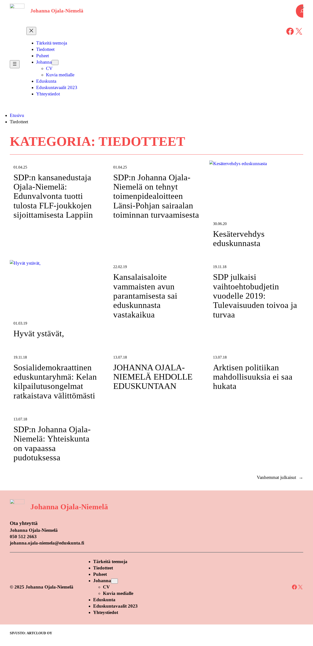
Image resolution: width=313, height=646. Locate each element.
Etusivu (17, 115)
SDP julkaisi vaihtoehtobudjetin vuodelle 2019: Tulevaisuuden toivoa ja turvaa (255, 295)
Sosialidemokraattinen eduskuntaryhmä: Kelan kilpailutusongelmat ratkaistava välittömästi (55, 381)
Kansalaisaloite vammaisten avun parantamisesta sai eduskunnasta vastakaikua (145, 295)
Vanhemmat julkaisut (280, 477)
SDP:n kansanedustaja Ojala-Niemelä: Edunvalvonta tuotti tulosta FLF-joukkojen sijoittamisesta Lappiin (53, 196)
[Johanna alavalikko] (55, 62)
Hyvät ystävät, (38, 333)
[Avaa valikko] (15, 64)
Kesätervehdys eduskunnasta (239, 238)
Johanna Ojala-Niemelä (56, 11)
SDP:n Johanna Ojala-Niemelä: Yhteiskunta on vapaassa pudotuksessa (52, 443)
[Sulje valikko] (31, 31)
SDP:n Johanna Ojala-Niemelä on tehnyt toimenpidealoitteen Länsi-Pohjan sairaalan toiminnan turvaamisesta (156, 196)
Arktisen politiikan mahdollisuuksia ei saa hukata (252, 377)
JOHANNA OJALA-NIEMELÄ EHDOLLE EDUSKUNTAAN (152, 377)
